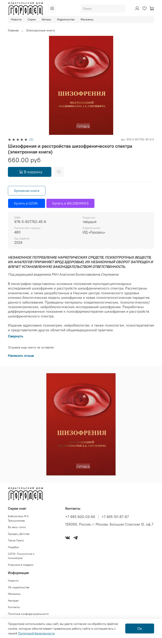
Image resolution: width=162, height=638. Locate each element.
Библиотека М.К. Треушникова (18, 518)
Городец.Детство (19, 534)
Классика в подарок (20, 565)
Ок (139, 628)
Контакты (14, 607)
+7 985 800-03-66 (80, 517)
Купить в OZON (26, 203)
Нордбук (13, 547)
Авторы (46, 19)
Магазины (87, 19)
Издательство (66, 19)
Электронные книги (40, 30)
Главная (13, 30)
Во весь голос (17, 527)
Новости (16, 19)
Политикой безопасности (36, 633)
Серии (31, 19)
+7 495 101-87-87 (115, 517)
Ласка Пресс (16, 540)
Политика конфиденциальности (28, 614)
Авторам (13, 600)
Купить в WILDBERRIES (70, 203)
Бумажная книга (26, 191)
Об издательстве (18, 587)
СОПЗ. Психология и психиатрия (21, 556)
